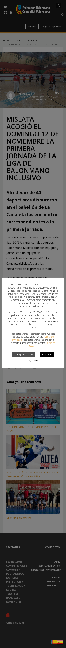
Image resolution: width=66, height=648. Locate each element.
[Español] (60, 642)
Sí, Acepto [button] (33, 360)
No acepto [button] (47, 354)
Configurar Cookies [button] (24, 354)
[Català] (54, 642)
